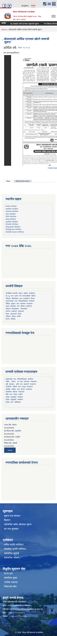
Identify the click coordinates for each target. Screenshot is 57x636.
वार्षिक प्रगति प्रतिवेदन (14, 544)
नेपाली (33, 6)
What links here (22, 181)
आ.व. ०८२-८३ (24, 47)
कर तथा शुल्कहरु (11, 529)
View (9, 181)
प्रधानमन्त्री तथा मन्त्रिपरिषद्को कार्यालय (20, 301)
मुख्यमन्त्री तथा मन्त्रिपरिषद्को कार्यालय (19, 379)
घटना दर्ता (8, 573)
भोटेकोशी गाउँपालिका (12, 224)
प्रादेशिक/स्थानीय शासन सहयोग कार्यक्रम (20, 293)
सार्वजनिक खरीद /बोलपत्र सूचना (18, 524)
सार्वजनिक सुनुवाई (11, 553)
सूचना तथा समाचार (12, 516)
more (10, 450)
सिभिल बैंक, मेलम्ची (10, 437)
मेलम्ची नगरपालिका (11, 206)
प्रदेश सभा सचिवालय (13, 402)
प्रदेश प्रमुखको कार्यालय (14, 397)
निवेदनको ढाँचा (10, 586)
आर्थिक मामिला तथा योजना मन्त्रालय (19, 389)
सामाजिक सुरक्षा (10, 578)
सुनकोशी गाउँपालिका (12, 222)
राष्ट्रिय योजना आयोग (13, 316)
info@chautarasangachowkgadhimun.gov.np (23, 609)
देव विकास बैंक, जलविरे (12, 431)
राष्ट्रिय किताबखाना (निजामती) (17, 309)
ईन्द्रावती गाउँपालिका (12, 211)
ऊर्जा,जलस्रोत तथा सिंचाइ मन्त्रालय (19, 306)
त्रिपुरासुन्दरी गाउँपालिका (13, 227)
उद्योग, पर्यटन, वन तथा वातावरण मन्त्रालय (21, 381)
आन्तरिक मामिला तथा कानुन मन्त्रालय (19, 387)
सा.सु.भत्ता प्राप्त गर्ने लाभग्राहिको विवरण (20, 296)
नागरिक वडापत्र (11, 582)
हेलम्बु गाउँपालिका (11, 219)
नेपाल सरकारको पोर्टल (13, 314)
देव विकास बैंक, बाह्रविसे (12, 425)
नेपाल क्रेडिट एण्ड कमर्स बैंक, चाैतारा (16, 443)
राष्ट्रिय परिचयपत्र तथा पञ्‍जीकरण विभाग (20, 298)
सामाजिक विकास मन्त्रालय (15, 392)
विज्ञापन (7, 520)
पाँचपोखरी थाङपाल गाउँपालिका (15, 232)
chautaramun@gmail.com (19, 605)
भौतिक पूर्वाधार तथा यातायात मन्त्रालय (19, 304)
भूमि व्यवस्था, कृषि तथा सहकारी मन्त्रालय (21, 384)
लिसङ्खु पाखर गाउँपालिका (13, 229)
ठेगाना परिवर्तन (10, 319)
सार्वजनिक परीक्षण (11, 557)
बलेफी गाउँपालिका (11, 216)
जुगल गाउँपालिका (11, 214)
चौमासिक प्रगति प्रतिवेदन (15, 549)
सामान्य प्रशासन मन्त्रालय (15, 311)
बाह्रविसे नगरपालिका (12, 209)
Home (4, 29)
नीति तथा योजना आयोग (14, 394)
